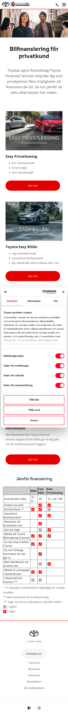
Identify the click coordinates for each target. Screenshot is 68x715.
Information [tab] (34, 301)
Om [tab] (56, 301)
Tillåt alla (34, 399)
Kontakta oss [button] (34, 653)
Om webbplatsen (34, 688)
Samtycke (34, 675)
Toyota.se (34, 662)
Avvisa (34, 420)
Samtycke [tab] (12, 301)
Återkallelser (34, 681)
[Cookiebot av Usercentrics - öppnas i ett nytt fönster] (42, 292)
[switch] (59, 365)
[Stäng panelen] (63, 292)
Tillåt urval (34, 410)
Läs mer (33, 185)
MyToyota (34, 669)
